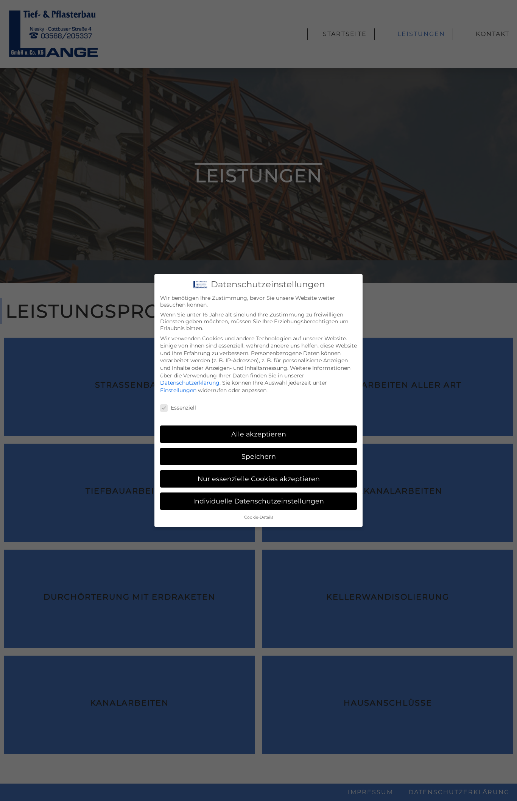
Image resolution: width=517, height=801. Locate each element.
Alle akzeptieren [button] (258, 434)
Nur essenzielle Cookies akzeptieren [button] (259, 479)
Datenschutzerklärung (190, 382)
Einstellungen (178, 390)
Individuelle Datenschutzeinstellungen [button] (258, 501)
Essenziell (183, 407)
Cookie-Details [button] (258, 517)
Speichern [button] (258, 456)
